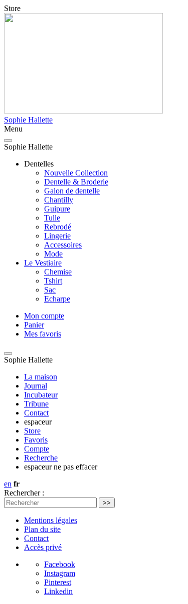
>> (107, 502)
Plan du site (42, 529)
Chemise (58, 272)
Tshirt (53, 280)
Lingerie (57, 236)
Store (32, 430)
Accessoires (63, 244)
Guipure (57, 208)
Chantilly (58, 200)
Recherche (41, 458)
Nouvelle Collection (76, 172)
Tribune (36, 404)
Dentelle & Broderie (76, 182)
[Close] (8, 140)
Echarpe (57, 298)
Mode (53, 254)
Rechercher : (24, 492)
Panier (34, 324)
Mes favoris (42, 334)
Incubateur (41, 394)
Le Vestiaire (43, 262)
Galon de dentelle (72, 190)
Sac (50, 290)
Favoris (36, 440)
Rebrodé (57, 226)
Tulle (52, 218)
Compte (36, 448)
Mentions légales (50, 520)
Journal (35, 386)
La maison (40, 376)
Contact (36, 412)
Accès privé (43, 547)
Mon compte (44, 316)
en (8, 484)
